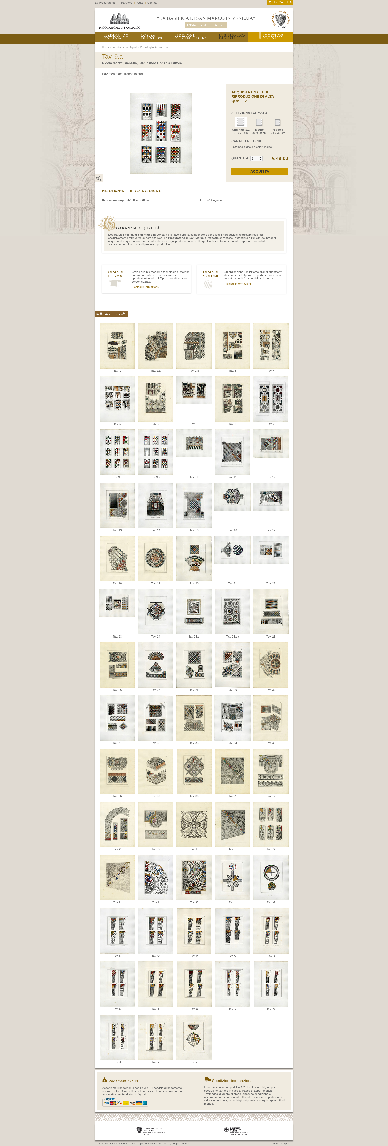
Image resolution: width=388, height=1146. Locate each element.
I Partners (126, 2)
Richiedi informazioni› (145, 286)
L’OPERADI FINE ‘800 (151, 37)
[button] (260, 157)
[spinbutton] (255, 158)
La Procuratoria (105, 2)
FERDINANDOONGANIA (116, 37)
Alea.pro (284, 1143)
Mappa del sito (181, 1143)
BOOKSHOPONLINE (272, 37)
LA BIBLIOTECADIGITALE (232, 37)
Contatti (152, 2)
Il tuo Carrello (281, 2)
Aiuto (140, 2)
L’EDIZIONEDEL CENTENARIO (190, 37)
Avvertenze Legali (151, 1143)
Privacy (167, 1143)
